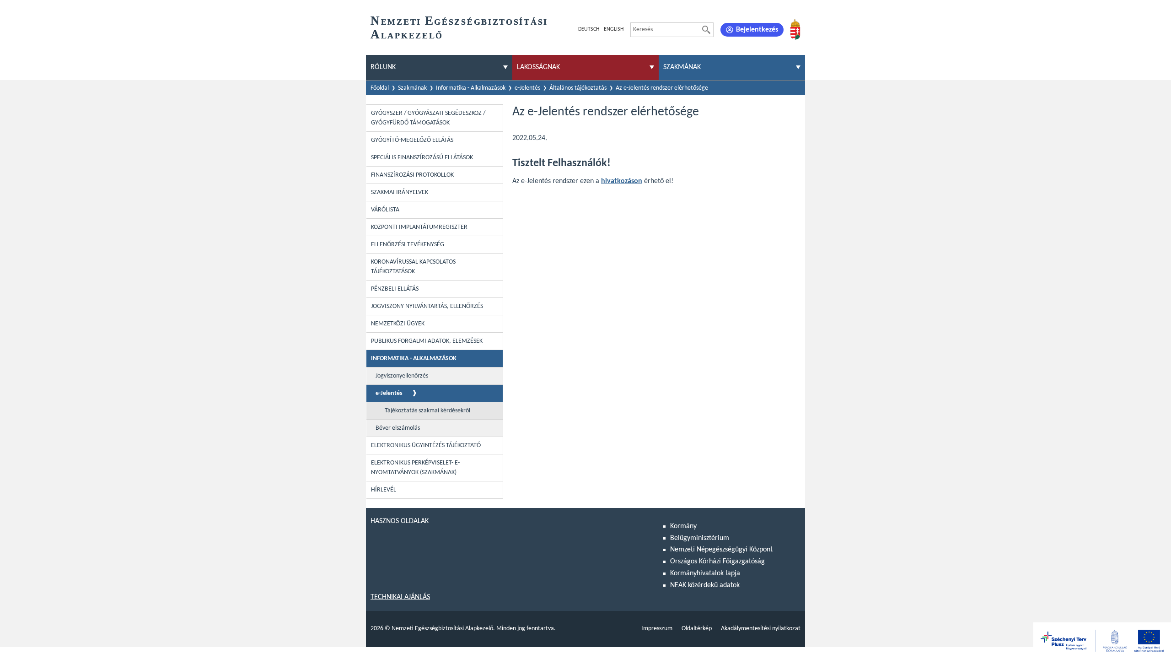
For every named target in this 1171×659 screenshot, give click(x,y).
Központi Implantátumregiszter (419, 227)
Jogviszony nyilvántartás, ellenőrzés (427, 306)
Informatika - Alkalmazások (470, 88)
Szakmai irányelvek (399, 192)
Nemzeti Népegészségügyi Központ (721, 549)
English (613, 29)
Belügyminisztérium (699, 538)
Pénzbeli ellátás (395, 289)
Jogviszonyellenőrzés (402, 376)
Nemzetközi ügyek (397, 323)
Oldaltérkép (697, 628)
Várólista (385, 209)
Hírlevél (383, 489)
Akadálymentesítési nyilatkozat (760, 628)
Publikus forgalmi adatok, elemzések (427, 341)
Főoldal (380, 88)
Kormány (683, 526)
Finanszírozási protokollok (412, 175)
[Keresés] (706, 30)
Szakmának (412, 88)
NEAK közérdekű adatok (705, 585)
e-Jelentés (527, 88)
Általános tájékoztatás (578, 88)
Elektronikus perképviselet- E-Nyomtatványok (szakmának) (415, 467)
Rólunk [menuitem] (383, 67)
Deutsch (588, 29)
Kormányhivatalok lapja (705, 573)
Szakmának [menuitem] (682, 67)
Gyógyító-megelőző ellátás (412, 140)
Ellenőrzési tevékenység (407, 244)
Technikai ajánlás (400, 597)
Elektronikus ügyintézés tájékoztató (426, 445)
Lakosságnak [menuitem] (538, 67)
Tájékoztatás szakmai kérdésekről (427, 410)
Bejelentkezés (757, 29)
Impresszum (656, 628)
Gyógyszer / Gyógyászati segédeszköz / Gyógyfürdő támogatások (428, 118)
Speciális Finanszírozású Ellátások (422, 157)
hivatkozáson (621, 181)
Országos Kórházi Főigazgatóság (717, 561)
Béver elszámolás (398, 428)
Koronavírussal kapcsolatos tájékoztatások (413, 267)
